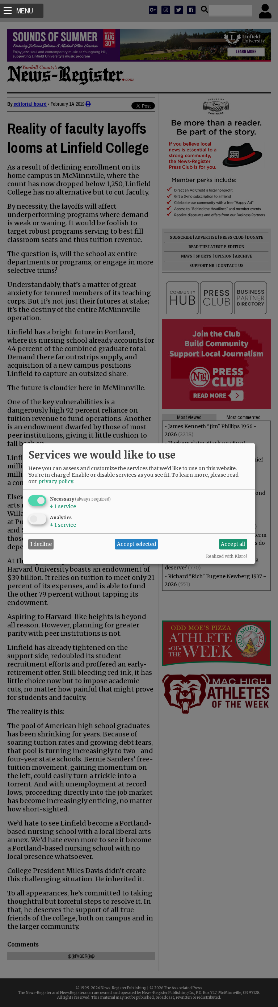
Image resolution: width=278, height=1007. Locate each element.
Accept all (233, 544)
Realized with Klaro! (226, 556)
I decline (41, 544)
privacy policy (55, 481)
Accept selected (136, 544)
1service (63, 506)
